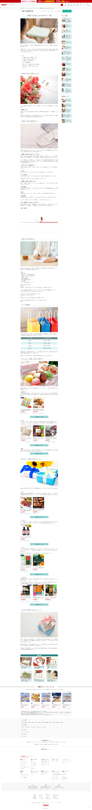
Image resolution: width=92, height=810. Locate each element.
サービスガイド (24, 736)
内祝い (33, 722)
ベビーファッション (23, 765)
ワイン (32, 767)
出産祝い (29, 722)
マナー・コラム (35, 8)
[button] (68, 5)
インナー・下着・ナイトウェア (24, 767)
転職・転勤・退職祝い (45, 722)
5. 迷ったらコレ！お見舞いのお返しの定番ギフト (31, 64)
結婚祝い (25, 722)
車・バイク (43, 774)
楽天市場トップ (23, 8)
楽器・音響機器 (64, 777)
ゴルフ (32, 774)
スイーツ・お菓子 (33, 762)
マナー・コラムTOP (24, 731)
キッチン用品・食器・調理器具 (56, 774)
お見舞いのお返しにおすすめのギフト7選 (46, 8)
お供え (51, 722)
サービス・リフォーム (55, 779)
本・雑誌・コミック (65, 779)
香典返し (57, 722)
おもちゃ (63, 762)
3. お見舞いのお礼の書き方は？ (28, 60)
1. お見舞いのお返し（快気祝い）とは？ (29, 57)
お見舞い (54, 722)
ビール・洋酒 (33, 765)
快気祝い (61, 722)
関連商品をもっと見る (39, 416)
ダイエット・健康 (44, 762)
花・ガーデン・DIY (54, 777)
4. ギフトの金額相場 (26, 62)
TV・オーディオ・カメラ (24, 774)
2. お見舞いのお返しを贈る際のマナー (29, 59)
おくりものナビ (29, 8)
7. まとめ (23, 67)
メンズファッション (23, 762)
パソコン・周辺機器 (23, 777)
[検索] (62, 5)
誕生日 (22, 722)
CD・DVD (63, 774)
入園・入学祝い (37, 722)
